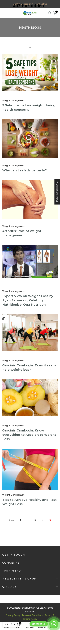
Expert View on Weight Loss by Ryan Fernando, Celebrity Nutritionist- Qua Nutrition (27, 300)
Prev (11, 520)
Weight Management (13, 100)
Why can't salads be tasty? (24, 170)
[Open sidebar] (4, 319)
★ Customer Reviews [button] (57, 191)
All (30, 47)
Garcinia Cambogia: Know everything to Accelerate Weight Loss (29, 435)
